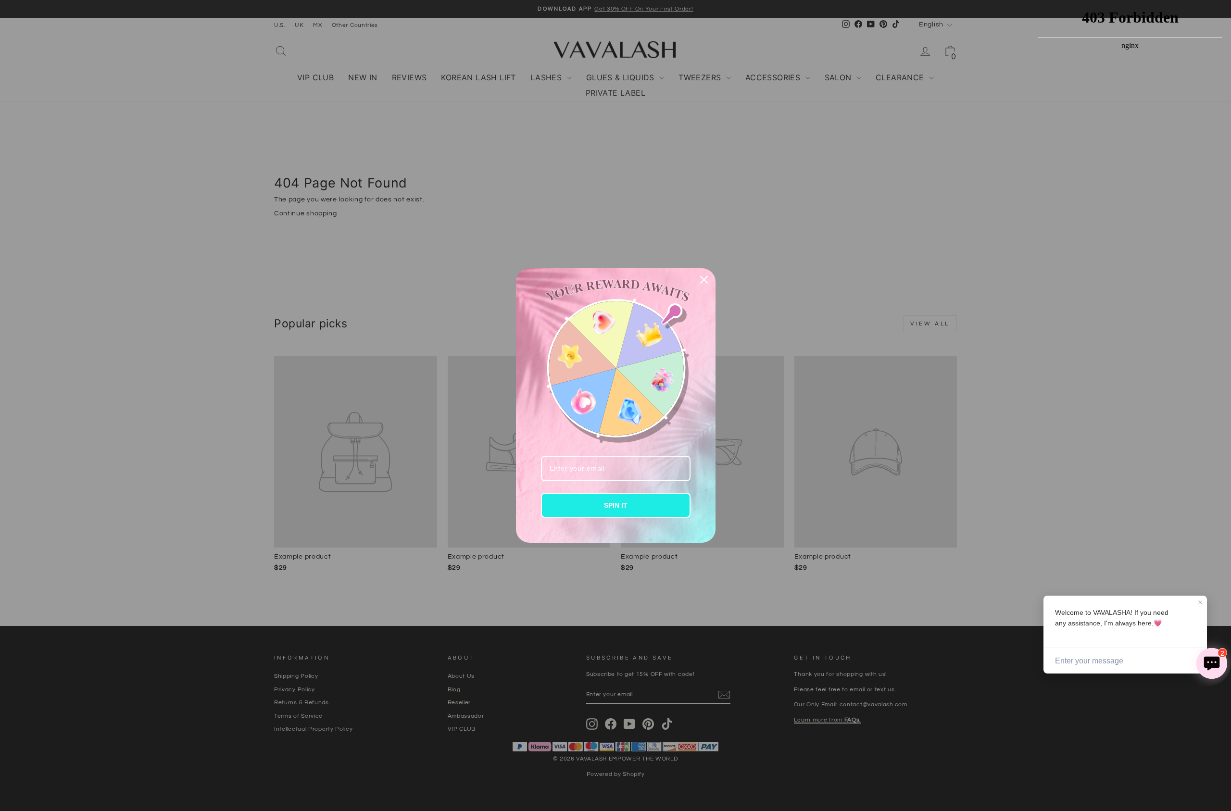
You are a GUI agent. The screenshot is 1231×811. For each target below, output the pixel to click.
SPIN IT (616, 505)
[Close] (704, 279)
